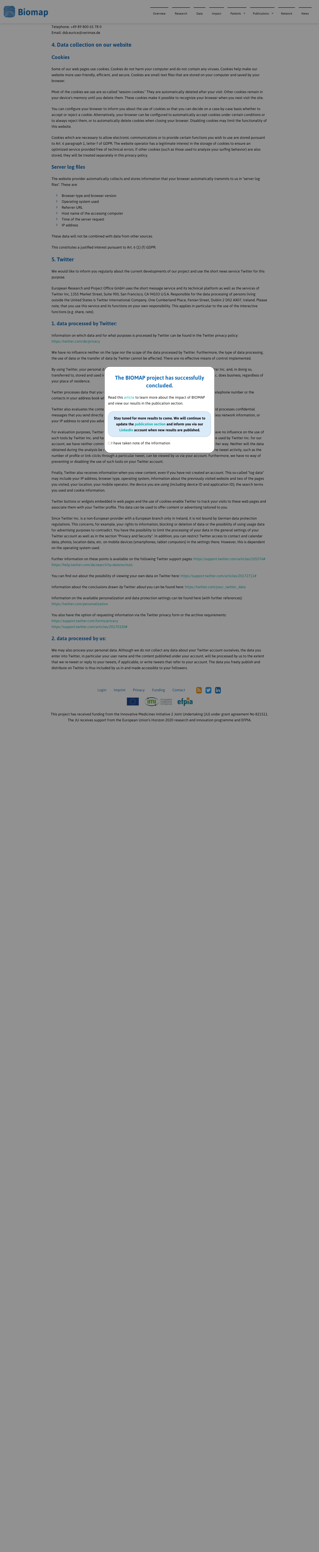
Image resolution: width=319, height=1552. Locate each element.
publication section (150, 424)
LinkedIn (126, 430)
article (129, 397)
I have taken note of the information (140, 443)
